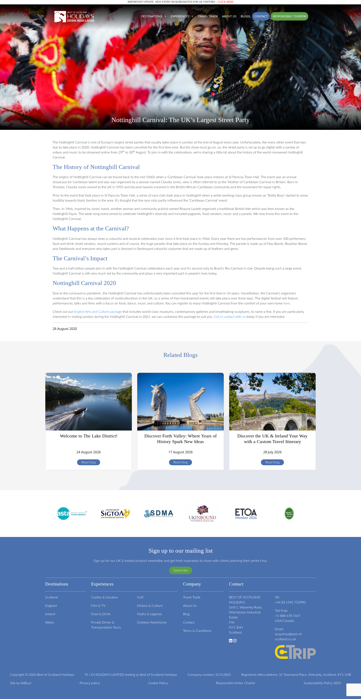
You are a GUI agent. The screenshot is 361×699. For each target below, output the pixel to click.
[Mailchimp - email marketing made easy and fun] (140, 379)
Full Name (123, 360)
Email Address (127, 355)
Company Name (127, 364)
